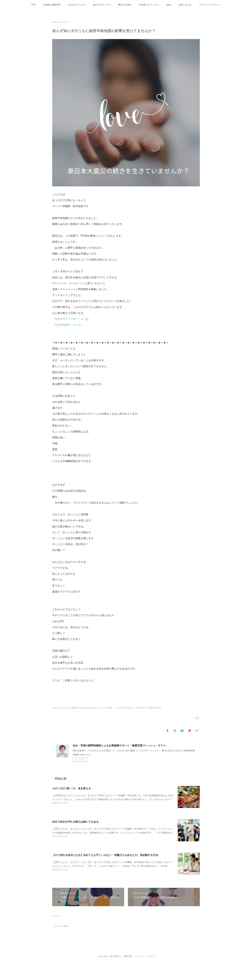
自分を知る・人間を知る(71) (135, 707)
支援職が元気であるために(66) (83, 707)
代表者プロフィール (149, 4)
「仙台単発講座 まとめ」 (67, 324)
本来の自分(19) (155, 707)
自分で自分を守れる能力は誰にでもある (75, 821)
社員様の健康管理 (52, 4)
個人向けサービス (102, 4)
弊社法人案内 (125, 4)
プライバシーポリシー (210, 4)
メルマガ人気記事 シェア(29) (110, 707)
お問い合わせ (184, 4)
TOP (33, 4)
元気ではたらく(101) (61, 707)
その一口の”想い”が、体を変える (71, 788)
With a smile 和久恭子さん (68, 283)
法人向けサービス (77, 4)
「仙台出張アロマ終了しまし (69, 318)
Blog (168, 4)
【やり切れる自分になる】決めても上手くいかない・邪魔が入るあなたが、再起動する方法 (105, 855)
